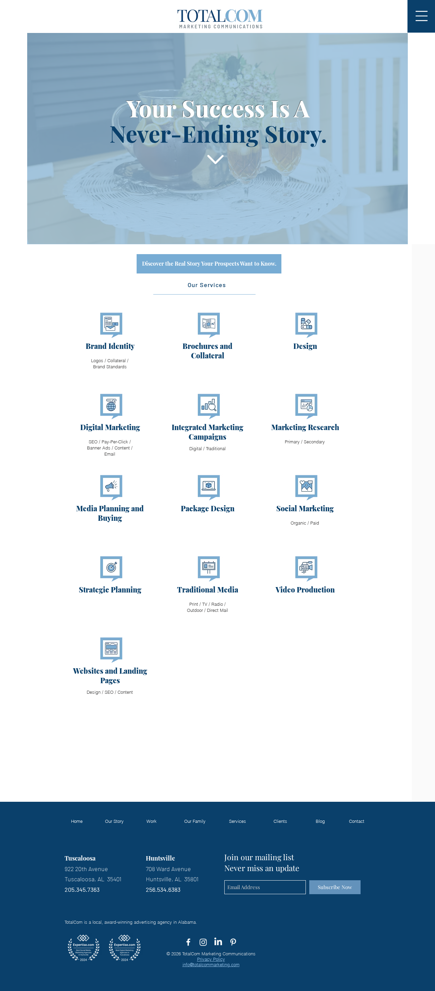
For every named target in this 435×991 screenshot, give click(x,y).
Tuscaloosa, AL (86, 879)
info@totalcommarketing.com (211, 964)
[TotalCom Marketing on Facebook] (188, 942)
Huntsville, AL (164, 879)
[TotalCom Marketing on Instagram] (203, 942)
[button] (422, 15)
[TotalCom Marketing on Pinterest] (233, 942)
